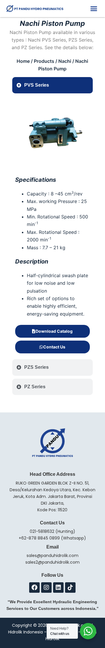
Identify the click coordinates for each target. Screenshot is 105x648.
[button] (93, 8)
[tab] (52, 85)
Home (23, 61)
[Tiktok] (70, 587)
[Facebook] (34, 587)
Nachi (64, 61)
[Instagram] (46, 587)
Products (44, 61)
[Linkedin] (58, 587)
